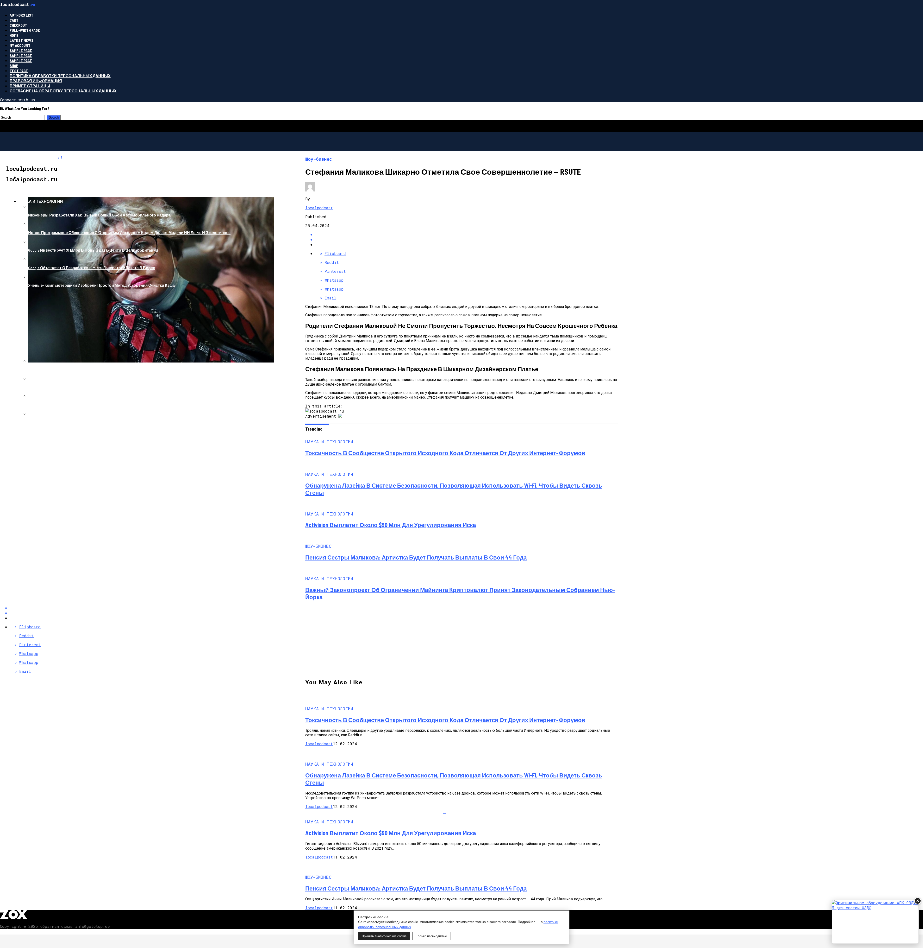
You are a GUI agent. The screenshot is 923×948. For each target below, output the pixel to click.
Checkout (18, 25)
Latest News (21, 40)
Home (14, 35)
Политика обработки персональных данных (60, 75)
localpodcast (319, 207)
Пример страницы (30, 85)
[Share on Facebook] (466, 234)
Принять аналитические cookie (384, 936)
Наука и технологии (41, 201)
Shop (14, 65)
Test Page (19, 70)
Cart (14, 20)
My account (20, 45)
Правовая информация (36, 80)
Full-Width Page (25, 30)
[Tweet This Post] (466, 239)
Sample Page (21, 50)
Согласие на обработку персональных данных (63, 91)
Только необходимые (431, 936)
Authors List (21, 15)
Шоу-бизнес (32, 177)
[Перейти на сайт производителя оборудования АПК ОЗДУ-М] (875, 921)
